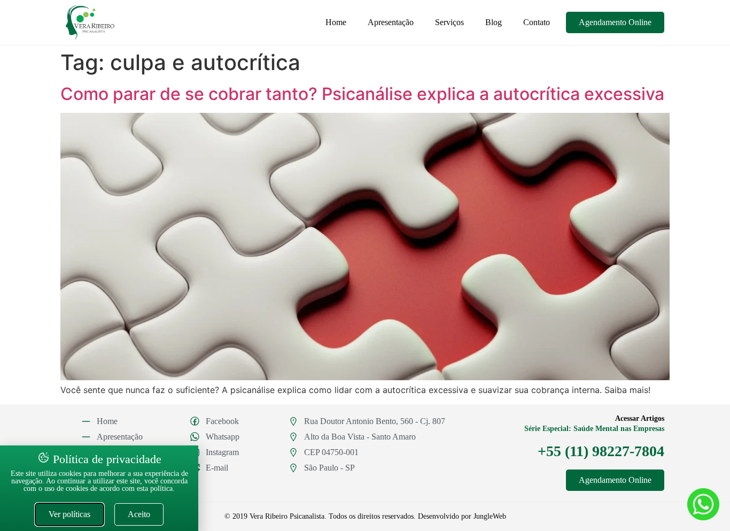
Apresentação (391, 22)
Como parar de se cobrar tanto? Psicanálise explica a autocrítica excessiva (362, 93)
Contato (536, 22)
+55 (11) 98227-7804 (601, 451)
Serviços (449, 22)
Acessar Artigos (639, 418)
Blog (493, 22)
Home (335, 22)
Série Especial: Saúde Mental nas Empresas (594, 429)
